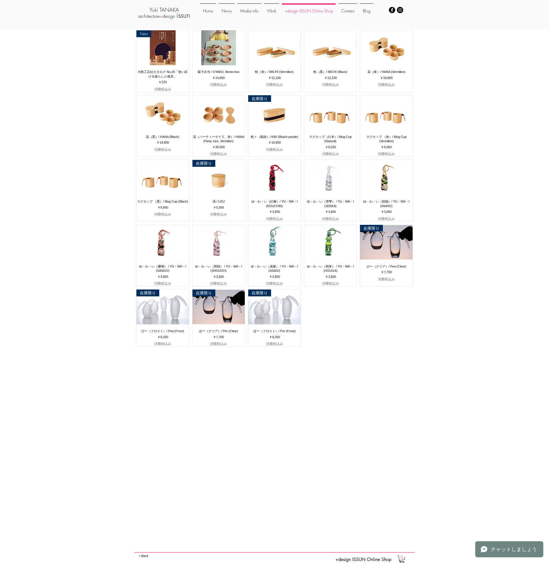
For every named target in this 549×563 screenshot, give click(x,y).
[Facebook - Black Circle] (392, 10)
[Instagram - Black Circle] (400, 10)
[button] (401, 559)
